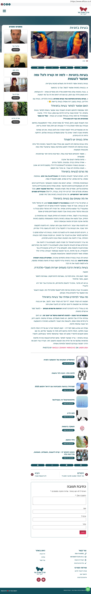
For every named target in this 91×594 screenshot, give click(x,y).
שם (84, 508)
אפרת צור (15, 94)
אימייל (83, 516)
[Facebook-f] (9, 4)
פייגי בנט (16, 70)
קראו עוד (15, 49)
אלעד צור (15, 46)
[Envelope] (4, 4)
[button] (4, 10)
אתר (84, 524)
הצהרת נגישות (67, 590)
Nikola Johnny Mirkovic (63, 348)
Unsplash (83, 348)
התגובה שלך (80, 495)
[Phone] (2, 4)
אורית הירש (16, 118)
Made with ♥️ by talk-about (9, 590)
